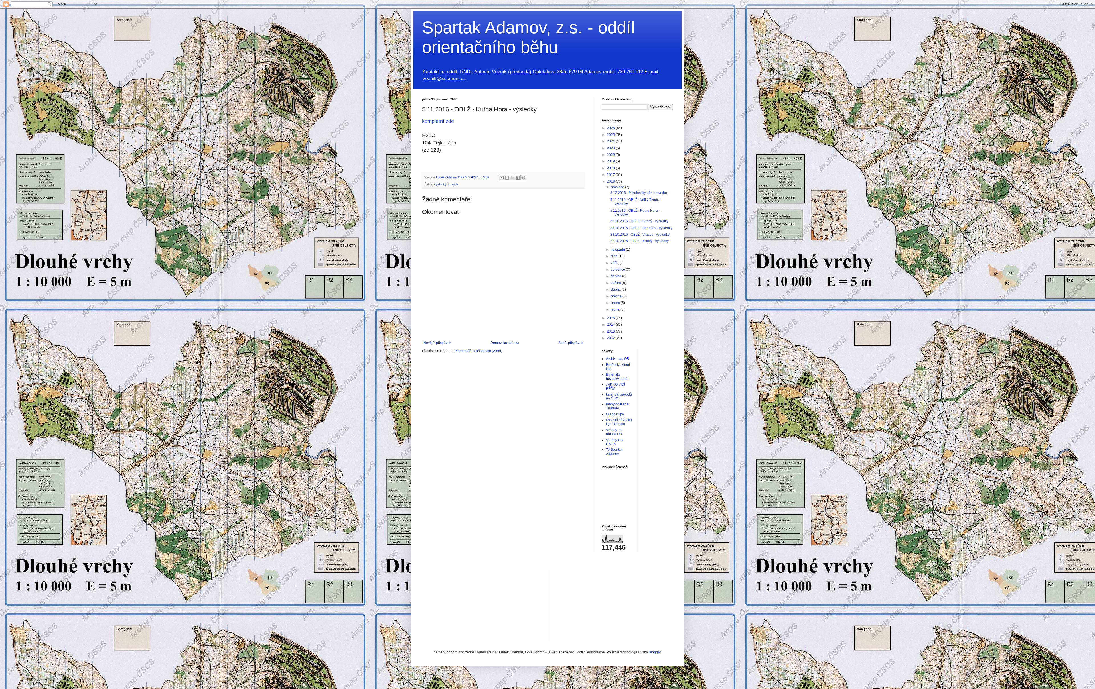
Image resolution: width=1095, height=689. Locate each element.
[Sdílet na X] (512, 177)
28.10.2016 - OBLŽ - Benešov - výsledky (641, 228)
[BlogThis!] (507, 177)
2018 (611, 168)
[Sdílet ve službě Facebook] (518, 177)
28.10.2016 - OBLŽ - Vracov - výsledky (640, 235)
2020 (611, 155)
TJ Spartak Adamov (614, 452)
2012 (611, 338)
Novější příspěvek (437, 343)
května (616, 283)
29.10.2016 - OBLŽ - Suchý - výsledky (639, 221)
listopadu (618, 250)
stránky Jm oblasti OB (614, 432)
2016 (611, 182)
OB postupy (615, 414)
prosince (618, 187)
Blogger (655, 652)
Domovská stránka (504, 343)
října (615, 256)
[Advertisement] (595, 604)
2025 (611, 135)
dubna (616, 290)
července (618, 270)
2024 (611, 141)
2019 (611, 161)
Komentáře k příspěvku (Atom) (478, 351)
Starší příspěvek (570, 343)
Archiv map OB (617, 359)
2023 (611, 148)
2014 (611, 325)
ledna (615, 309)
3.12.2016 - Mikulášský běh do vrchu (638, 193)
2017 (611, 175)
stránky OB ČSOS (614, 442)
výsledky (440, 184)
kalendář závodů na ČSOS (619, 396)
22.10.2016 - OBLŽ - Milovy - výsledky (639, 241)
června (616, 276)
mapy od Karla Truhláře (617, 406)
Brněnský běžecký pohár (617, 376)
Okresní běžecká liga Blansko (619, 422)
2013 (611, 331)
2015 (611, 318)
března (616, 296)
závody (453, 184)
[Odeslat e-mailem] (501, 177)
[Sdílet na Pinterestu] (523, 177)
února (616, 303)
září (614, 263)
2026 (611, 128)
